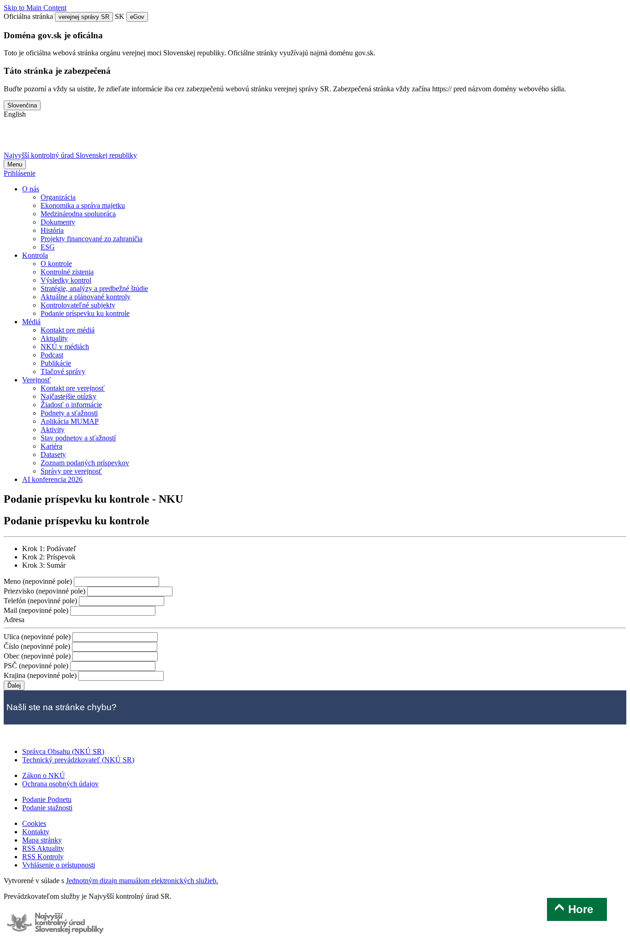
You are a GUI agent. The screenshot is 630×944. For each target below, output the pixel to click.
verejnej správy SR (84, 16)
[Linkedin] (87, 138)
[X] (15, 138)
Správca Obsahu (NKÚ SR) (63, 751)
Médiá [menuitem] (31, 322)
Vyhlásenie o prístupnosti (58, 865)
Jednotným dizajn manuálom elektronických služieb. (142, 881)
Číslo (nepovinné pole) (38, 646)
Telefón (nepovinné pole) (41, 601)
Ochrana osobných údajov (60, 784)
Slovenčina (22, 105)
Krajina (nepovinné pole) (41, 675)
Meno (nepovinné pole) (39, 581)
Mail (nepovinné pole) (37, 610)
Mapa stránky (42, 840)
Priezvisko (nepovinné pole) (45, 591)
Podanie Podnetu (46, 799)
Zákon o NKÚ (43, 775)
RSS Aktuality (43, 848)
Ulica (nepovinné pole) (38, 637)
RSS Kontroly (43, 857)
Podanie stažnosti (47, 808)
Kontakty (35, 832)
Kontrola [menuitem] (35, 255)
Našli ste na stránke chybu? (61, 707)
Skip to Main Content (35, 8)
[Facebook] (39, 138)
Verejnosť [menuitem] (36, 380)
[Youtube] (63, 138)
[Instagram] (111, 138)
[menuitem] (58, 197)
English (15, 114)
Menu (14, 164)
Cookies (34, 823)
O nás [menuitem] (30, 189)
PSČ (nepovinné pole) (37, 666)
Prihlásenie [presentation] (20, 173)
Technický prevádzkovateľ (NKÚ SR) (78, 760)
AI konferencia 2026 (52, 479)
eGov (137, 16)
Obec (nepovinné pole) (38, 656)
